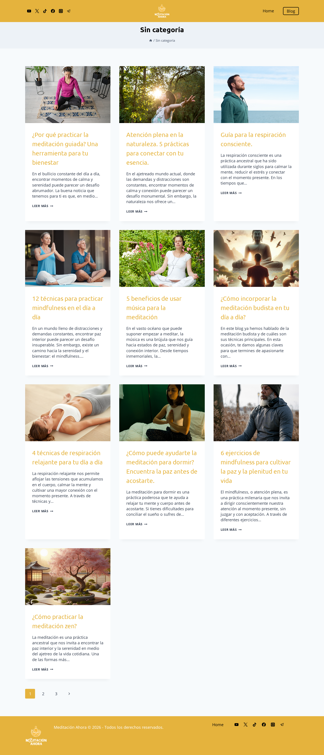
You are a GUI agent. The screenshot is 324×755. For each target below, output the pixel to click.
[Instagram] (61, 11)
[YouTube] (29, 11)
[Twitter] (37, 11)
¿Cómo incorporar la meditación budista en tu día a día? (255, 308)
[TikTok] (45, 11)
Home (268, 10)
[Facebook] (53, 11)
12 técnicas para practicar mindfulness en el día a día (67, 308)
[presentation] (67, 94)
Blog (291, 11)
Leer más (42, 206)
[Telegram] (69, 11)
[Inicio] (150, 40)
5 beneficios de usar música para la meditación (154, 308)
